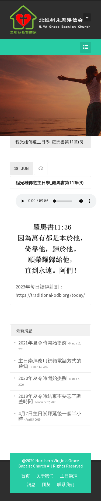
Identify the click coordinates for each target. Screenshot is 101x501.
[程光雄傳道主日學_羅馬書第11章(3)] (50, 247)
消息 (31, 484)
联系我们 (65, 484)
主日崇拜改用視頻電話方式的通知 (49, 363)
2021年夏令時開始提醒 (42, 343)
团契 (46, 484)
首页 (25, 475)
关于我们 (45, 475)
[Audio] (40, 169)
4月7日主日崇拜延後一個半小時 (49, 416)
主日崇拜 (68, 475)
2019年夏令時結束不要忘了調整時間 (49, 398)
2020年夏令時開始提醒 (42, 378)
